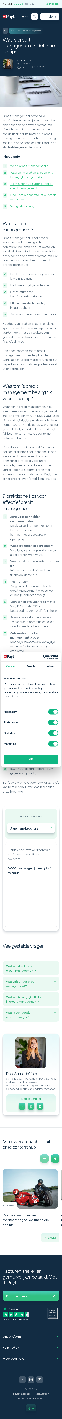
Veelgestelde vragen (24, 206)
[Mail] (22, 1106)
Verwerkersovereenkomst (31, 1398)
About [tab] (51, 666)
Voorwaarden (42, 1394)
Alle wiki (50, 1238)
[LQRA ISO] (52, 1313)
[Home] (5, 31)
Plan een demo (16, 1296)
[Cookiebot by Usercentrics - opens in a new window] (43, 657)
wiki (12, 31)
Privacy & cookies (21, 1394)
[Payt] (9, 17)
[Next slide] (55, 1158)
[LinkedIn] (40, 1106)
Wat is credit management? (29, 166)
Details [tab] (31, 666)
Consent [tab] (11, 666)
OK (31, 759)
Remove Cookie (60, 1417)
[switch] (53, 722)
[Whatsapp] (31, 1106)
